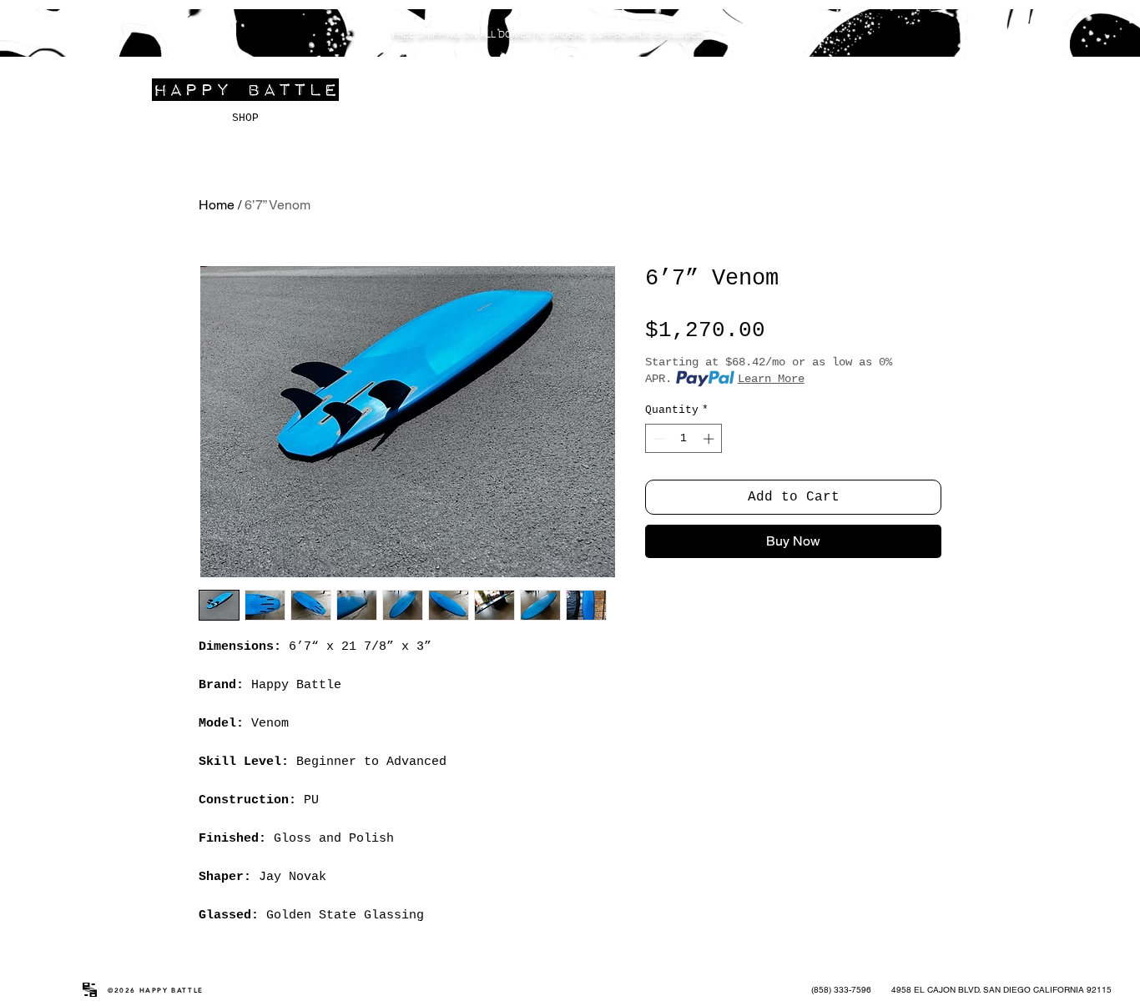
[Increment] (710, 439)
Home (217, 205)
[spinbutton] (684, 439)
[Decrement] (658, 439)
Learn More (771, 378)
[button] (1045, 34)
